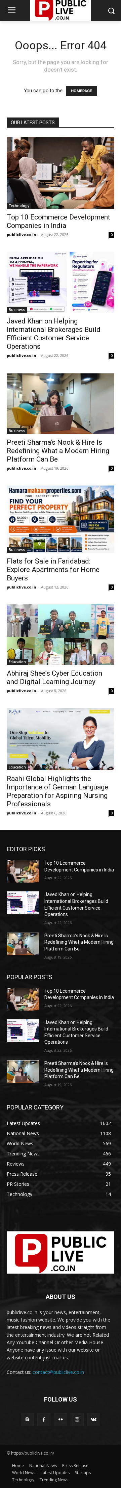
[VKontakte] (93, 1419)
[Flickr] (60, 1419)
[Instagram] (77, 1419)
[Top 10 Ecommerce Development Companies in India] (60, 172)
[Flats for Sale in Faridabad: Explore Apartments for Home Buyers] (60, 519)
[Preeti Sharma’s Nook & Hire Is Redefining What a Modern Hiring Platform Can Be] (60, 403)
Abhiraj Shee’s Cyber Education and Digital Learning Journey (54, 677)
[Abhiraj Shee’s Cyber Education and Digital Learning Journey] (60, 634)
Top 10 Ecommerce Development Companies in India (58, 221)
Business (17, 309)
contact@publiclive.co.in (58, 1372)
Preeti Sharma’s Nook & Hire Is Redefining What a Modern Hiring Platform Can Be (58, 450)
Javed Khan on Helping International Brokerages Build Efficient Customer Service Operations (53, 333)
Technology (19, 205)
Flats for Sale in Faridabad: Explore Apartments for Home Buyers (53, 569)
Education (17, 661)
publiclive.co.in (21, 234)
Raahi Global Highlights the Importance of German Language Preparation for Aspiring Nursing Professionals (57, 791)
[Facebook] (43, 1419)
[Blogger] (27, 1419)
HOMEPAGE (81, 90)
